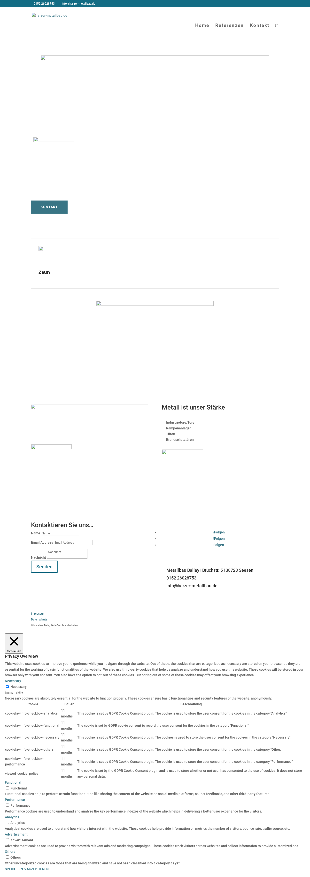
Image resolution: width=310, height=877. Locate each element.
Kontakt (259, 26)
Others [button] (10, 851)
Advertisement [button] (16, 834)
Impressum (38, 613)
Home (202, 26)
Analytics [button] (12, 817)
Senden (44, 567)
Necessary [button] (13, 681)
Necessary (18, 687)
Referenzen (229, 26)
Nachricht (38, 557)
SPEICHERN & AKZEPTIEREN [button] (27, 869)
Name (35, 533)
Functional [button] (13, 782)
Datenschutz (39, 619)
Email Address (42, 542)
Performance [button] (15, 800)
